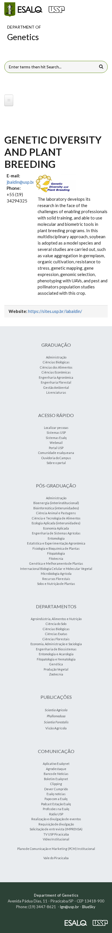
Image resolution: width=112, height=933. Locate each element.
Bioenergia (41, 503)
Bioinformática (43, 508)
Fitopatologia (56, 553)
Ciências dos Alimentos (56, 367)
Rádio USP (56, 814)
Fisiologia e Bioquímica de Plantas (56, 548)
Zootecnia (56, 674)
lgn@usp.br (69, 906)
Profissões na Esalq (56, 809)
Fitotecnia (56, 558)
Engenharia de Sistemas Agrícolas (56, 533)
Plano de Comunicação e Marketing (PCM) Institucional (56, 849)
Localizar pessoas (56, 427)
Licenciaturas (56, 392)
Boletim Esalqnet (56, 779)
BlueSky (88, 906)
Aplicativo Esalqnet (56, 763)
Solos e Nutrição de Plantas (56, 583)
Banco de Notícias (56, 774)
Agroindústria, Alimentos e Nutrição (56, 619)
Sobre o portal (56, 463)
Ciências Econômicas (56, 372)
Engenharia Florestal (56, 382)
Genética (56, 664)
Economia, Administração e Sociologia (56, 644)
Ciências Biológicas (56, 362)
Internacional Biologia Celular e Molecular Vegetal (56, 568)
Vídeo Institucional (56, 839)
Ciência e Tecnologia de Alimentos (56, 518)
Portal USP (56, 448)
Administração (56, 357)
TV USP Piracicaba (56, 834)
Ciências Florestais (56, 639)
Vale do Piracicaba (56, 858)
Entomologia (56, 538)
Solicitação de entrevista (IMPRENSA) (56, 829)
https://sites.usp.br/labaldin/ (55, 311)
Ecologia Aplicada (43, 523)
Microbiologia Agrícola (56, 573)
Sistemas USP (56, 432)
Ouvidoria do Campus (56, 458)
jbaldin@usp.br (20, 182)
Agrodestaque (56, 769)
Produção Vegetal (56, 669)
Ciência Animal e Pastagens (56, 513)
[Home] (34, 9)
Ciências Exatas (56, 634)
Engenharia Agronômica (56, 377)
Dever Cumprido (56, 789)
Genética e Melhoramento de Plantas (56, 563)
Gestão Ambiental (56, 387)
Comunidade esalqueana (56, 453)
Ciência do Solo (56, 624)
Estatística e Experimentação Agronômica (56, 543)
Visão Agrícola (56, 728)
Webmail (56, 442)
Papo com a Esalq (56, 799)
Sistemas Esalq (56, 438)
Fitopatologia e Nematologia (56, 659)
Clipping (56, 784)
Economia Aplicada (56, 528)
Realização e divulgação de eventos (56, 819)
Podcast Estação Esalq (56, 804)
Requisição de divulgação (56, 824)
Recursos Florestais (56, 579)
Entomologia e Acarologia (56, 654)
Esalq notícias (56, 794)
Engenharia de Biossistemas (56, 649)
